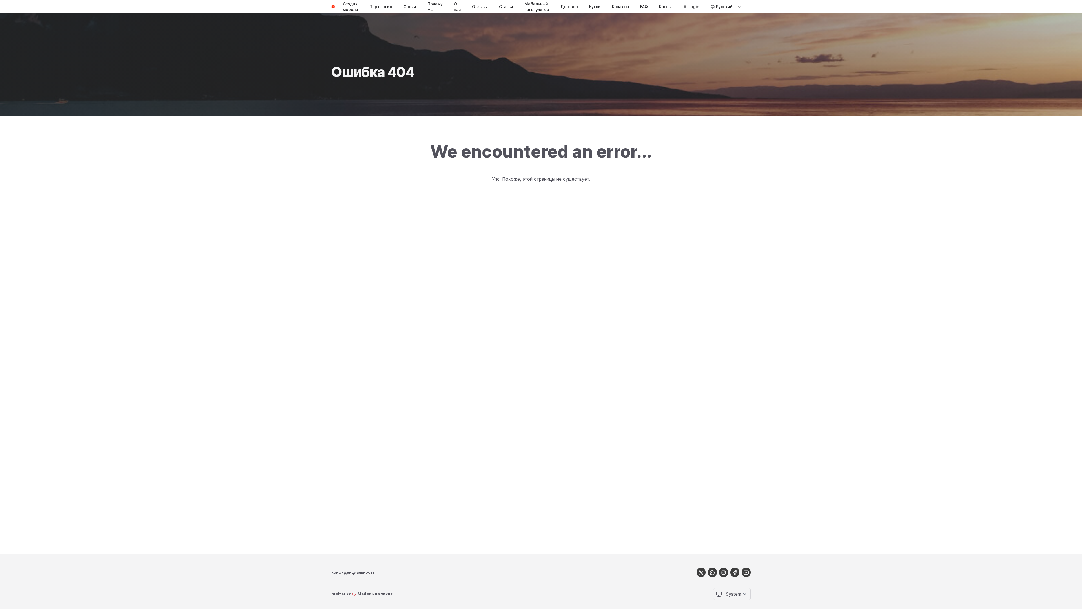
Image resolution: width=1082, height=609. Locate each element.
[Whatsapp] (712, 572)
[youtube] (746, 572)
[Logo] (333, 6)
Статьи (506, 6)
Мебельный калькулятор (536, 6)
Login (693, 6)
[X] (701, 572)
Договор (569, 6)
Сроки (409, 6)
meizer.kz (341, 594)
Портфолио (380, 6)
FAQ (644, 6)
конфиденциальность (353, 572)
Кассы (665, 6)
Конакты (620, 6)
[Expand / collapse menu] (739, 6)
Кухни (595, 6)
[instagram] (723, 572)
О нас (457, 6)
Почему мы (435, 6)
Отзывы (480, 6)
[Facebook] (734, 572)
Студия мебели (350, 6)
